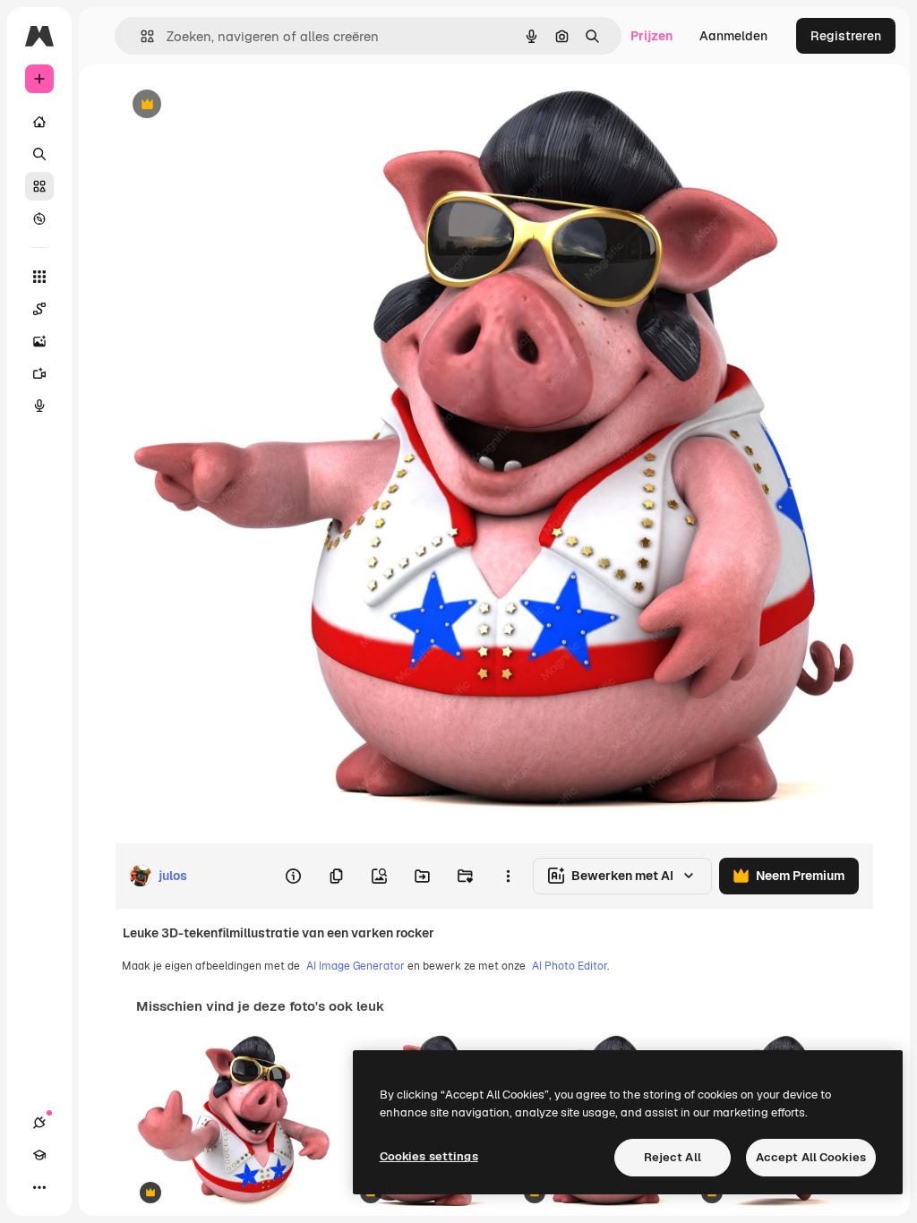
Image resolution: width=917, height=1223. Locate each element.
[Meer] (39, 1187)
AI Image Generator (355, 966)
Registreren (845, 36)
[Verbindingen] (39, 1122)
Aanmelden (733, 36)
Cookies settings (429, 1156)
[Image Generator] (39, 341)
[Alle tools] (39, 276)
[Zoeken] (39, 154)
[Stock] (39, 186)
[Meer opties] (508, 876)
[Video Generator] (39, 373)
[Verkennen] (39, 218)
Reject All (672, 1157)
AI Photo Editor (569, 966)
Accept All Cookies (811, 1157)
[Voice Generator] (39, 405)
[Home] (39, 121)
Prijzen (651, 36)
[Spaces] (39, 309)
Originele (232, 105)
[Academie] (39, 1155)
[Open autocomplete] (140, 36)
